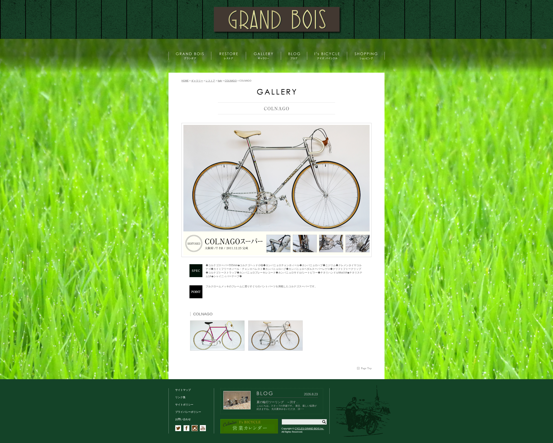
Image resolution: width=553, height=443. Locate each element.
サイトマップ (183, 389)
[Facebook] (186, 430)
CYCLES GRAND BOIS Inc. (309, 428)
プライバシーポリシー (188, 411)
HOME (185, 80)
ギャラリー (197, 80)
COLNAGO (231, 80)
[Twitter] (178, 430)
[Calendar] (249, 433)
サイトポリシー (184, 404)
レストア (210, 80)
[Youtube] (203, 430)
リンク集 (180, 397)
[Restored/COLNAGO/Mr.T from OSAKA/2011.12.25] (276, 178)
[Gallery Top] (276, 93)
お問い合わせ (183, 419)
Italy (220, 80)
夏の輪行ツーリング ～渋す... (278, 402)
